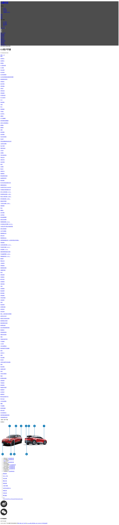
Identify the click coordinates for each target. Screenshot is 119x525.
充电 (1, 14)
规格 (1, 336)
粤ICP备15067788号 (22, 523)
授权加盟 (5, 24)
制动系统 (2, 180)
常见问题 (5, 478)
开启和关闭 (2, 95)
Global (6, 498)
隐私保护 (5, 473)
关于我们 (5, 22)
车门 (5, 460)
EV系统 (2, 67)
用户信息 (2, 398)
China (4, 498)
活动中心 (2, 38)
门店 (1, 15)
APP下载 (2, 43)
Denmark (13, 498)
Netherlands (17, 498)
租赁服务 (2, 34)
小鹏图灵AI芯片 (6, 12)
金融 (1, 18)
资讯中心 (2, 37)
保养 (1, 302)
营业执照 (45, 523)
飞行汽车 (5, 10)
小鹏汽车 (4, 2)
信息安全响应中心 (7, 488)
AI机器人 (5, 9)
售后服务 (2, 35)
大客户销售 (2, 40)
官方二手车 (2, 33)
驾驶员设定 (2, 148)
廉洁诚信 (5, 495)
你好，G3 (2, 55)
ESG (4, 25)
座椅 (1, 129)
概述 (1, 56)
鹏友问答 (5, 480)
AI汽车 (4, 8)
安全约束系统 (3, 136)
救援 (1, 376)
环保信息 (5, 493)
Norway (9, 498)
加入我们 (5, 23)
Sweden (21, 498)
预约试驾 (3, 28)
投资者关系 (2, 44)
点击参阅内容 (11, 458)
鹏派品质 (2, 39)
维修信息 (5, 490)
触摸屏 (1, 258)
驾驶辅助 (2, 205)
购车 (1, 17)
